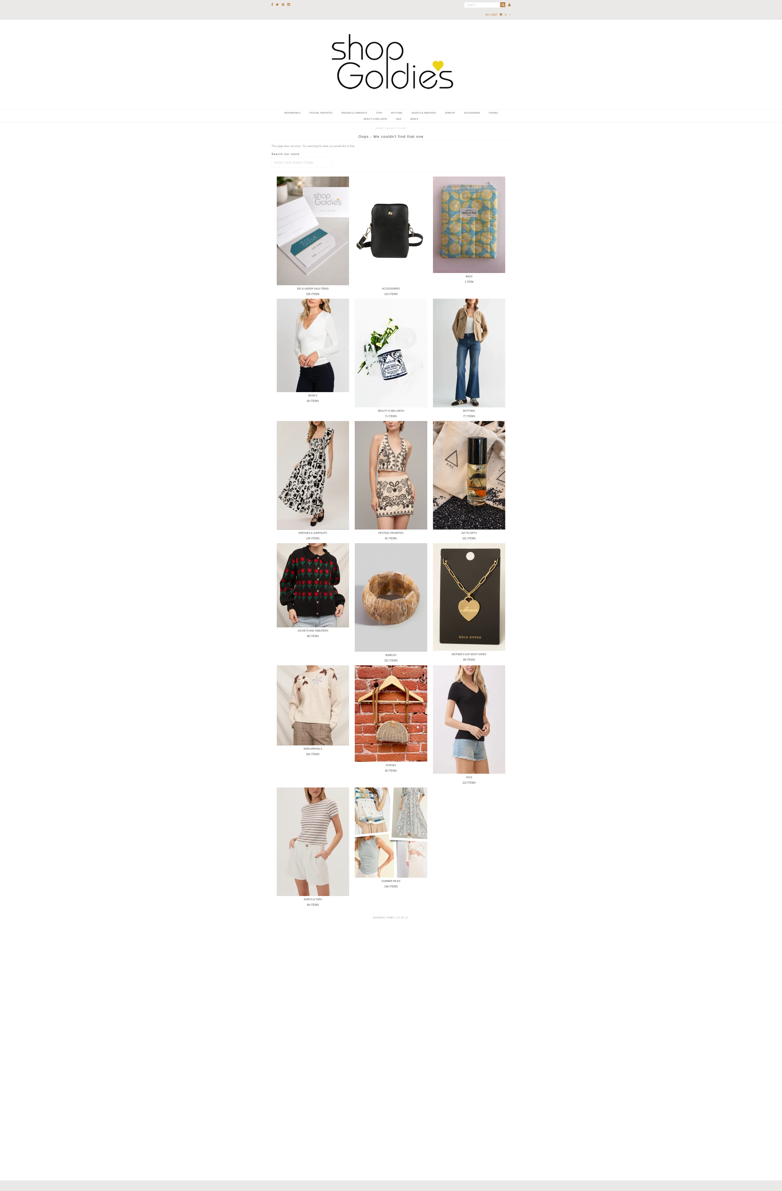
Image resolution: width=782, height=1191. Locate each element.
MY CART (495, 14)
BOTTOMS (396, 113)
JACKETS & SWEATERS (423, 113)
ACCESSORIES (472, 113)
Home (379, 128)
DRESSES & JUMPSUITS (354, 113)
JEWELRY (450, 113)
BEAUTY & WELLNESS (375, 119)
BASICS (414, 119)
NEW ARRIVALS (292, 113)
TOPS (379, 113)
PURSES (493, 113)
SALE (398, 119)
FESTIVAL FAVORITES (320, 113)
